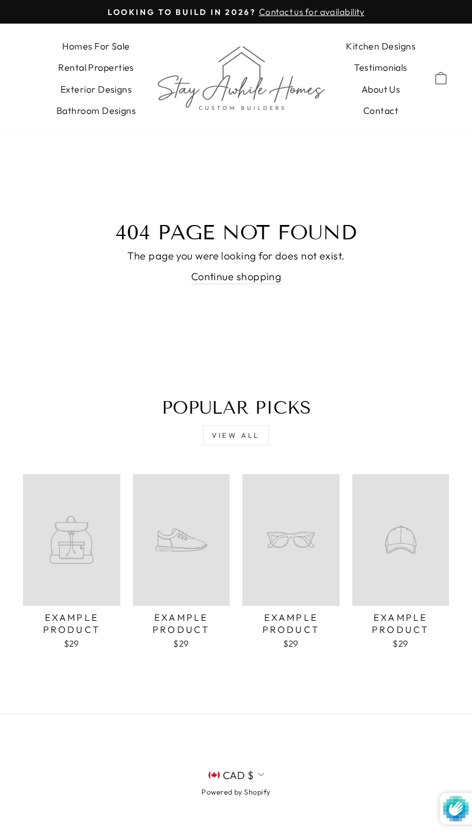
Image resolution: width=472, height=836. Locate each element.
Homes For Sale (96, 46)
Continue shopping (236, 276)
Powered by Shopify (235, 791)
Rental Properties (96, 67)
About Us (381, 89)
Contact (380, 110)
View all (236, 435)
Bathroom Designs (96, 110)
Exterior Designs (96, 89)
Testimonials (380, 67)
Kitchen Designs (381, 46)
